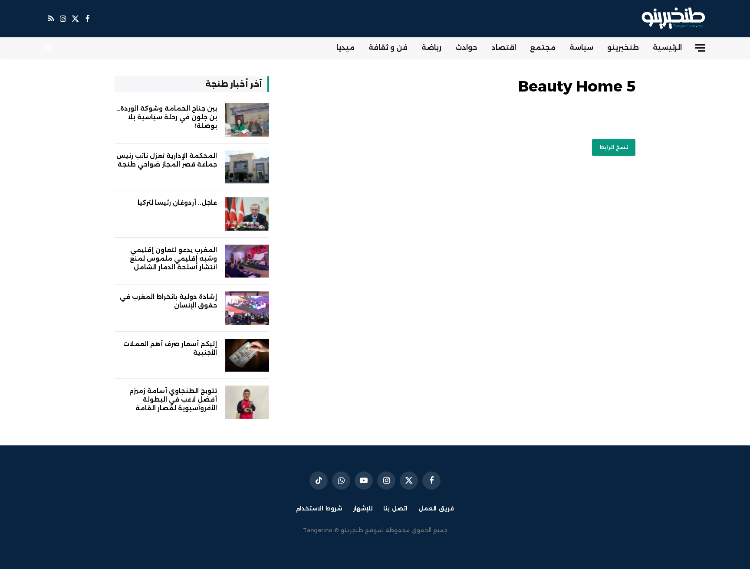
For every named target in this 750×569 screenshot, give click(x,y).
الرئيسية (667, 47)
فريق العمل (436, 508)
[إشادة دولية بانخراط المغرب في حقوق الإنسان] (247, 308)
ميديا (345, 47)
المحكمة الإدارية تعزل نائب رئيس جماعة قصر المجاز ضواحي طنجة (166, 160)
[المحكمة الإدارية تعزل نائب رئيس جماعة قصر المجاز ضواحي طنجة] (247, 167)
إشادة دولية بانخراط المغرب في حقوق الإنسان (168, 301)
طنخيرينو (623, 47)
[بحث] (49, 48)
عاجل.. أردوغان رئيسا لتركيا (177, 202)
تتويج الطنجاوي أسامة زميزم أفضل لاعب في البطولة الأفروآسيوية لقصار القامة (173, 399)
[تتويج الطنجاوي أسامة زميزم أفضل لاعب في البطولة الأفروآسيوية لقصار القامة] (247, 402)
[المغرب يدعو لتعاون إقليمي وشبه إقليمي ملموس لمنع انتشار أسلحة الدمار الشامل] (247, 261)
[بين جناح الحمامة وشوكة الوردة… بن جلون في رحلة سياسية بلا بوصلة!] (247, 120)
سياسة (581, 47)
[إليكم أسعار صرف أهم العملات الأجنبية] (247, 355)
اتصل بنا (395, 508)
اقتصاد (503, 47)
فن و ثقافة (388, 47)
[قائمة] (700, 48)
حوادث (466, 47)
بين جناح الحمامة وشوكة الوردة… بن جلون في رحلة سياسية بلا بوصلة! (166, 117)
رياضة (431, 47)
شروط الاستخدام (319, 508)
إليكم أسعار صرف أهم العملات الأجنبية (170, 348)
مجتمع (543, 47)
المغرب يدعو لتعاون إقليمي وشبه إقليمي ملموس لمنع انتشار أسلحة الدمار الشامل (173, 258)
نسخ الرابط (613, 147)
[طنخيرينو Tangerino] (671, 18)
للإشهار (362, 508)
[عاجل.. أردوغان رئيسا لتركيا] (247, 214)
